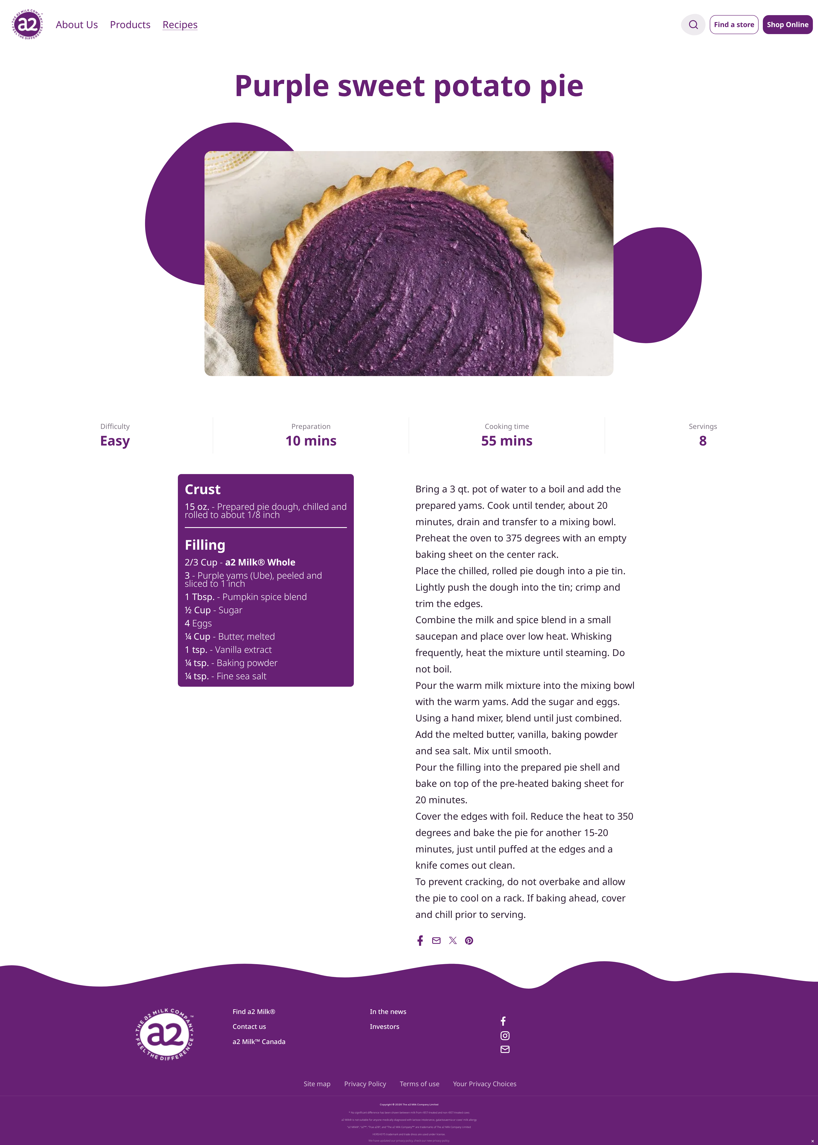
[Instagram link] (523, 1035)
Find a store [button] (734, 24)
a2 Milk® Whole (260, 562)
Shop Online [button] (788, 24)
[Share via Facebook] (420, 940)
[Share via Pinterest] (469, 940)
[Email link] (523, 1049)
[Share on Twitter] (453, 940)
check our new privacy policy (431, 1140)
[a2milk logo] (165, 1035)
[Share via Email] (436, 940)
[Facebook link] (523, 1021)
